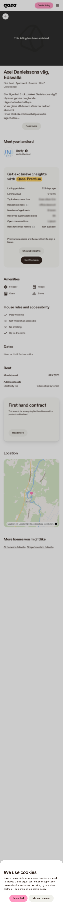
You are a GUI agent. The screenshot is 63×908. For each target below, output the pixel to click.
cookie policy (39, 889)
